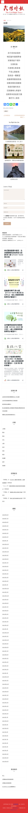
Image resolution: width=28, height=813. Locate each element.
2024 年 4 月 (5, 618)
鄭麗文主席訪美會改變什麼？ (8, 414)
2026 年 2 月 (5, 537)
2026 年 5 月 (5, 526)
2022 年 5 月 (5, 702)
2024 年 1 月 (5, 629)
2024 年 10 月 (5, 595)
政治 (3, 436)
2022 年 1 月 (5, 717)
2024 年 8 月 (5, 603)
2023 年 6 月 (5, 654)
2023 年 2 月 (5, 669)
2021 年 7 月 (5, 739)
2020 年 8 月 (5, 761)
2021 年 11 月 (5, 724)
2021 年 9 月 (5, 732)
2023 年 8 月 (5, 647)
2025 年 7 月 (5, 562)
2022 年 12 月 (5, 676)
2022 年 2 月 (5, 713)
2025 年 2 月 (5, 581)
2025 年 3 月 (5, 577)
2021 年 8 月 (5, 735)
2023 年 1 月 (5, 673)
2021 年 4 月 (5, 746)
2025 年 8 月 (5, 559)
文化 (3, 439)
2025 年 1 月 (5, 584)
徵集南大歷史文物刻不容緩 (16, 492)
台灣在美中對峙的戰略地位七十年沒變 (10, 396)
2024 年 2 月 (5, 625)
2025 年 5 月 (5, 570)
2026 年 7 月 (5, 518)
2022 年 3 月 (5, 710)
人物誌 (3, 428)
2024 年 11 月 (5, 592)
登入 (3, 775)
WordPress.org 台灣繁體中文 (8, 786)
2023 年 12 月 (5, 632)
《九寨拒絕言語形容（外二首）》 (14, 141)
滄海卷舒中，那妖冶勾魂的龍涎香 (14, 160)
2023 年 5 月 (5, 658)
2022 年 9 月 (5, 687)
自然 (3, 461)
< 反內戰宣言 (6, 115)
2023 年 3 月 (5, 665)
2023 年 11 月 (5, 636)
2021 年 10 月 (5, 728)
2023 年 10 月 (5, 640)
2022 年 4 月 (5, 706)
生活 (3, 447)
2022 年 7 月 (5, 695)
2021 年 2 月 (5, 750)
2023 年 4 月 (5, 662)
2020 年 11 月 (5, 754)
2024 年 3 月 (5, 621)
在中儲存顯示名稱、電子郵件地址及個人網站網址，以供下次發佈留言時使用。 (14, 217)
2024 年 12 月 (5, 588)
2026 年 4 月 (5, 529)
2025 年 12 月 (5, 544)
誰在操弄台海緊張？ (6, 404)
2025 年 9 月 (5, 555)
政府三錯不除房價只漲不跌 (16, 498)
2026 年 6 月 (5, 522)
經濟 (3, 454)
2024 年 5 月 (5, 614)
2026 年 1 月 (5, 540)
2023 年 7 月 (5, 651)
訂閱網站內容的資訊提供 (7, 779)
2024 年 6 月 (5, 610)
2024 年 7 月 (5, 606)
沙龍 (4, 20)
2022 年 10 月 (5, 684)
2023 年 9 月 (5, 643)
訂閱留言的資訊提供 (6, 783)
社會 (3, 450)
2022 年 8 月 (5, 691)
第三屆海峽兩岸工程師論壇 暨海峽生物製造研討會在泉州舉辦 (13, 409)
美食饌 (3, 458)
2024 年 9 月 (5, 599)
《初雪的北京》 (14, 179)
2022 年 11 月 (5, 680)
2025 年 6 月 (5, 566)
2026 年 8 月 (5, 514)
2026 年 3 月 (5, 533)
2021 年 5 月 (5, 743)
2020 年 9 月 (5, 757)
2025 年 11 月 (5, 548)
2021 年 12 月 (5, 721)
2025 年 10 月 (5, 551)
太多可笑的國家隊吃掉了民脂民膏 (9, 400)
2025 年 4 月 (5, 573)
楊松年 (6, 111)
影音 (3, 432)
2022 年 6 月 (5, 698)
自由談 (3, 465)
